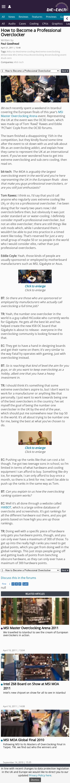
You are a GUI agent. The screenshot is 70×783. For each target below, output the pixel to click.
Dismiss (35, 779)
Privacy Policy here (40, 775)
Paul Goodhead (10, 43)
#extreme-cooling (25, 51)
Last (25, 584)
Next (64, 71)
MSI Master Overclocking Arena (32, 114)
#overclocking (36, 54)
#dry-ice (11, 51)
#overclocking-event (55, 54)
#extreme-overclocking (47, 51)
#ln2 (15, 54)
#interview (6, 54)
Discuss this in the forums (18, 578)
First (4, 584)
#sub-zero (6, 58)
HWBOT (6, 507)
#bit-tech (19, 62)
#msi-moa (23, 54)
